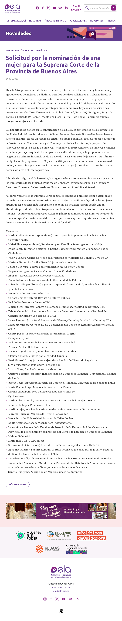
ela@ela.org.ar (61, 591)
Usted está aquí (16, 20)
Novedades (97, 20)
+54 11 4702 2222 (61, 587)
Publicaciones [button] (78, 20)
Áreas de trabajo (55, 20)
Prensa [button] (111, 20)
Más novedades (17, 484)
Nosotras (35, 20)
